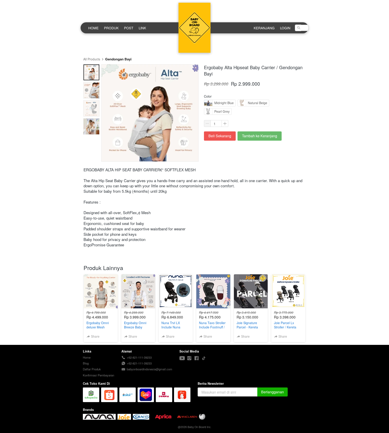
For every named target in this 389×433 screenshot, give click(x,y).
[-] (182, 358)
